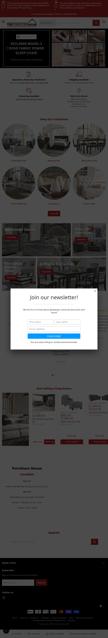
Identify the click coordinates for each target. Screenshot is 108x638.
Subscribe (54, 336)
